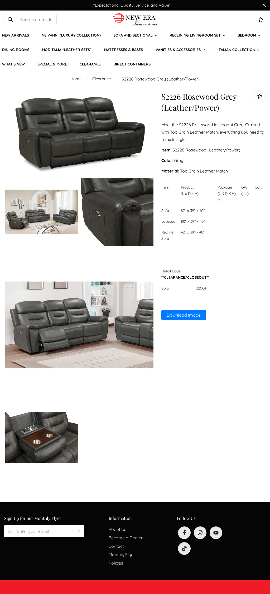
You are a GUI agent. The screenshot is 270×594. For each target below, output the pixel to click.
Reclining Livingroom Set (195, 35)
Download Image (184, 315)
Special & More (52, 64)
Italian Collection (236, 49)
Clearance (90, 64)
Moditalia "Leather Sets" (66, 49)
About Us (117, 529)
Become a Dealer (126, 537)
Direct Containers (132, 64)
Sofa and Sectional (133, 35)
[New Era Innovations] (135, 19)
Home (75, 78)
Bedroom (247, 35)
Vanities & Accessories (178, 49)
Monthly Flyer (122, 554)
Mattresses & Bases (123, 49)
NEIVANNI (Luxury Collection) (71, 35)
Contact (116, 546)
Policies (116, 563)
